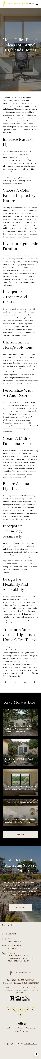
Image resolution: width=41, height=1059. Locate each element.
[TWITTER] (33, 1009)
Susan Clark (18, 670)
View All (20, 834)
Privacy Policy (30, 1043)
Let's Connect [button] (20, 907)
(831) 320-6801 (12, 948)
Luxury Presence (20, 1031)
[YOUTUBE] (26, 1009)
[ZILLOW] (20, 1015)
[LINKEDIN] (20, 1009)
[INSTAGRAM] (14, 1009)
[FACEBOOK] (8, 1009)
